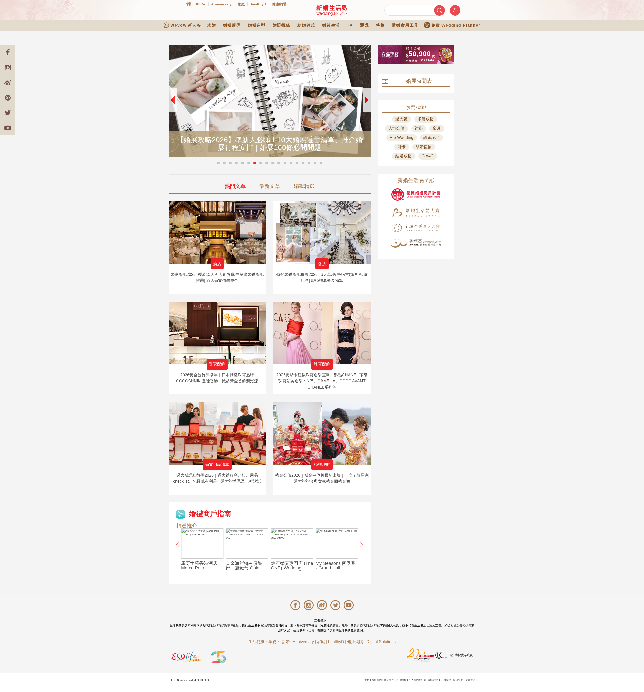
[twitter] (7, 112)
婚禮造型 (256, 25)
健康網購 (279, 4)
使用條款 (446, 680)
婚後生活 (331, 25)
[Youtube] (7, 127)
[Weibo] (7, 82)
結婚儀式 (306, 25)
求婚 (211, 25)
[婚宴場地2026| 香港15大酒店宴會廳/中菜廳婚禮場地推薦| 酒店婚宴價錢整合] (217, 232)
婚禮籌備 (232, 25)
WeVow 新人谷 (185, 25)
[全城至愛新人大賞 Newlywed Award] (416, 228)
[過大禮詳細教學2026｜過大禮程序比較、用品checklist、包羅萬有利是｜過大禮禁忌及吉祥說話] (217, 433)
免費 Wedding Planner (455, 25)
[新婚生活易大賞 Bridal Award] (416, 212)
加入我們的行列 (417, 680)
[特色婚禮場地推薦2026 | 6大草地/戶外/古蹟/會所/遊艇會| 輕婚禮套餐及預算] (322, 232)
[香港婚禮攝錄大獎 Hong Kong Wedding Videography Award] (416, 243)
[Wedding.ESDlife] (331, 10)
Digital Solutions (381, 642)
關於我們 (377, 680)
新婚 (285, 642)
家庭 (241, 4)
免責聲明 (357, 630)
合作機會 (401, 680)
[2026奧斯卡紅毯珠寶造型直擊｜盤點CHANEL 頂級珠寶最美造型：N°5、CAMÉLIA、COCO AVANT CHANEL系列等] (322, 333)
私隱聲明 (458, 680)
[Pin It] (7, 97)
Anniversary (221, 4)
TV (350, 25)
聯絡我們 (433, 680)
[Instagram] (7, 67)
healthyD (258, 4)
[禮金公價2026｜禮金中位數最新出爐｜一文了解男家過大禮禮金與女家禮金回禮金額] (322, 433)
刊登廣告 (389, 680)
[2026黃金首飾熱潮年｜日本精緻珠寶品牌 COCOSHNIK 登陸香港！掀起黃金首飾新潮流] (217, 333)
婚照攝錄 (281, 25)
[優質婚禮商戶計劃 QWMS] (416, 194)
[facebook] (7, 52)
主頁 (366, 680)
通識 (364, 25)
